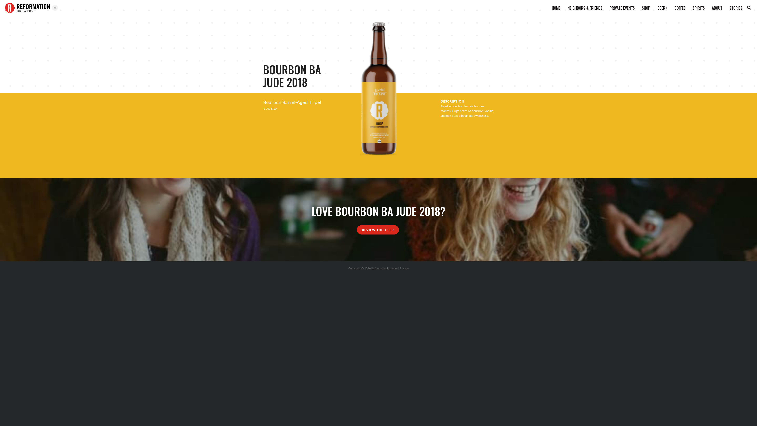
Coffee (679, 8)
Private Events (622, 8)
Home (556, 8)
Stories (735, 8)
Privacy (404, 268)
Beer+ (662, 8)
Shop (646, 8)
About (717, 8)
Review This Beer (378, 230)
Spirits (699, 8)
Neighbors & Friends (585, 8)
